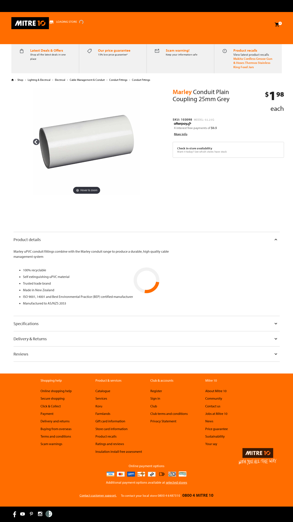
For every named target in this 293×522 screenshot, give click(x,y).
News (209, 421)
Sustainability (215, 436)
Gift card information (110, 421)
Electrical (60, 79)
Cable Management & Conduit (87, 79)
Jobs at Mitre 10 (216, 413)
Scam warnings (51, 444)
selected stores (176, 482)
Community (213, 398)
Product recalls (245, 50)
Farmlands (102, 413)
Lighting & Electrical (39, 79)
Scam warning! (177, 50)
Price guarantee (216, 429)
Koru (98, 406)
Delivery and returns (55, 421)
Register (156, 391)
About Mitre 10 (216, 391)
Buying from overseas (56, 429)
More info (180, 134)
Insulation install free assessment (118, 451)
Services (101, 398)
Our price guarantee (114, 50)
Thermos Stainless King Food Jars (251, 65)
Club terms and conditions (169, 413)
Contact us (212, 406)
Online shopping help (56, 391)
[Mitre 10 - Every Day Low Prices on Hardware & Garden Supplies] (30, 23)
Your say (211, 444)
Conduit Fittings (118, 79)
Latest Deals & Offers (46, 50)
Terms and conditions (56, 436)
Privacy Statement (163, 421)
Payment (47, 413)
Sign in (155, 398)
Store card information (111, 429)
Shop (20, 79)
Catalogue (102, 391)
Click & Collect (51, 406)
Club (153, 406)
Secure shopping (53, 398)
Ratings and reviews (109, 444)
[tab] (147, 239)
